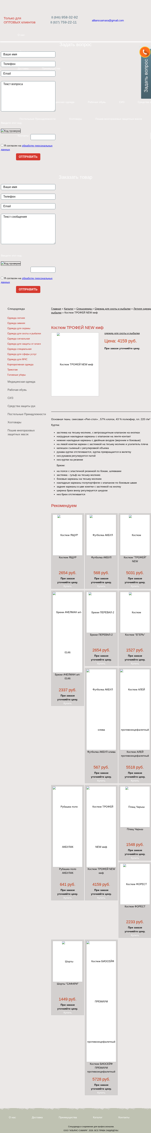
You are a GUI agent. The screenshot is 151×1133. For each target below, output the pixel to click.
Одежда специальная (19, 349)
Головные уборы (16, 374)
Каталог (68, 308)
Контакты (23, 135)
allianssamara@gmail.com (108, 20)
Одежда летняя (16, 318)
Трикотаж (12, 369)
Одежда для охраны (18, 328)
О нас (12, 1117)
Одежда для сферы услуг (22, 354)
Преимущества (68, 1117)
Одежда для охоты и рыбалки (24, 333)
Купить (68, 586)
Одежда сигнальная (18, 338)
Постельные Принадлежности (38, 118)
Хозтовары (75, 118)
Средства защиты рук (21, 406)
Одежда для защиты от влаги (24, 343)
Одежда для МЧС (17, 359)
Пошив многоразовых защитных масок (118, 118)
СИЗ (121, 102)
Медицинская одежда (61, 102)
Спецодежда (16, 308)
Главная (56, 308)
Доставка (37, 1117)
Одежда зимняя (16, 323)
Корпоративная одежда (20, 364)
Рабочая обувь (97, 102)
